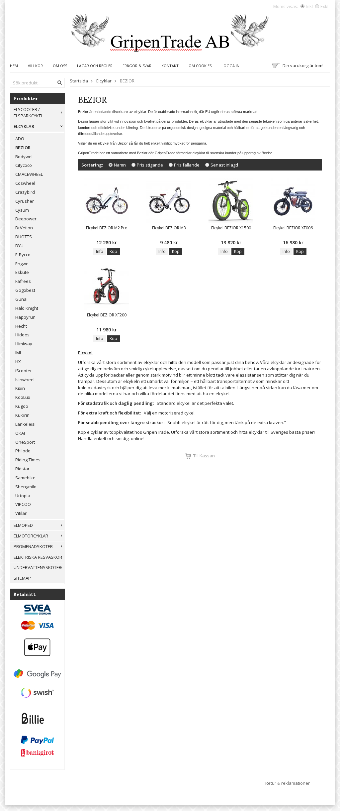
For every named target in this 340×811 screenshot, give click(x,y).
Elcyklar (24, 126)
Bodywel (24, 157)
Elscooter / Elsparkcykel (28, 112)
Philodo (23, 451)
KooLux (22, 397)
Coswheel (25, 183)
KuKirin (22, 415)
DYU (19, 246)
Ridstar (22, 469)
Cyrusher (24, 201)
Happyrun (25, 317)
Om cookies (200, 65)
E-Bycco (23, 255)
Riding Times (28, 460)
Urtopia (22, 496)
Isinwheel (25, 380)
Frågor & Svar (137, 65)
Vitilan (21, 513)
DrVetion (24, 228)
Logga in (230, 65)
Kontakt (170, 65)
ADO (19, 139)
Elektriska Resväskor (38, 557)
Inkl (309, 6)
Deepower (26, 219)
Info (99, 251)
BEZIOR (23, 148)
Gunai (21, 299)
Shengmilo (26, 487)
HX (18, 362)
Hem (14, 65)
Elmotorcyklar (31, 536)
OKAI (20, 433)
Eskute (22, 272)
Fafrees (23, 281)
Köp (113, 251)
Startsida (79, 81)
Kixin (20, 388)
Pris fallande (187, 165)
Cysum (22, 210)
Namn (120, 165)
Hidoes (22, 335)
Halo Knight (26, 308)
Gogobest (25, 290)
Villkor (35, 65)
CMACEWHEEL (29, 174)
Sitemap (22, 578)
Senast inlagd (224, 165)
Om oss (60, 65)
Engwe (22, 264)
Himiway (23, 344)
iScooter (23, 371)
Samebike (25, 478)
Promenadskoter (33, 546)
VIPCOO (23, 504)
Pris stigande (150, 165)
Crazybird (25, 192)
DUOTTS (23, 237)
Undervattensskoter (37, 567)
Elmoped (23, 525)
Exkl (324, 6)
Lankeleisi (25, 424)
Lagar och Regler (95, 65)
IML (18, 353)
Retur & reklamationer (287, 783)
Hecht (21, 326)
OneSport (25, 442)
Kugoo (21, 406)
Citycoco (23, 165)
